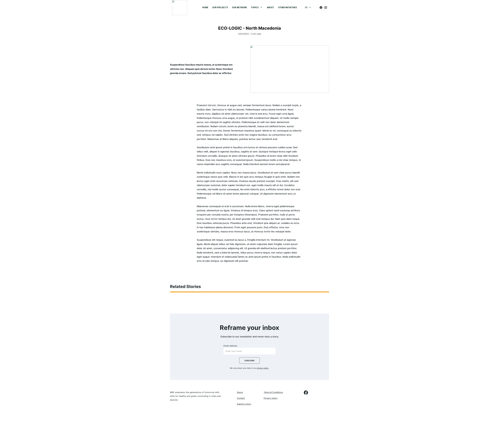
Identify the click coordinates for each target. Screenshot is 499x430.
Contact (241, 398)
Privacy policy (271, 398)
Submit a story (244, 404)
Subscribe (249, 360)
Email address (230, 345)
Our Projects (220, 7)
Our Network (239, 7)
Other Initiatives (287, 7)
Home (205, 7)
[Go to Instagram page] (325, 7)
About (270, 7)
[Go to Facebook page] (322, 7)
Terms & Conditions (273, 392)
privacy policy (263, 368)
